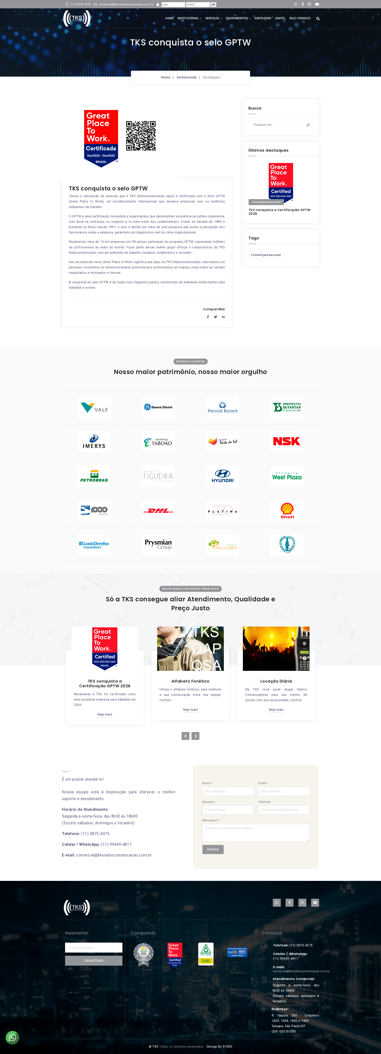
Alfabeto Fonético (181, 681)
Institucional (188, 18)
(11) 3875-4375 (95, 833)
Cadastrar (93, 960)
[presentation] (186, 736)
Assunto (209, 801)
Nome (207, 783)
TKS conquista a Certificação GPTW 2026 (280, 212)
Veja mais (95, 714)
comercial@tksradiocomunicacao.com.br (114, 855)
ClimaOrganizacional (266, 255)
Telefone (264, 801)
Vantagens (262, 18)
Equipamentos (237, 18)
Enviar (213, 849)
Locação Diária (266, 681)
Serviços (212, 18)
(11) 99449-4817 (116, 844)
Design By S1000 (219, 1046)
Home (169, 18)
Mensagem (210, 820)
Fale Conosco (300, 18)
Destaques (211, 77)
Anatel (280, 18)
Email (263, 783)
